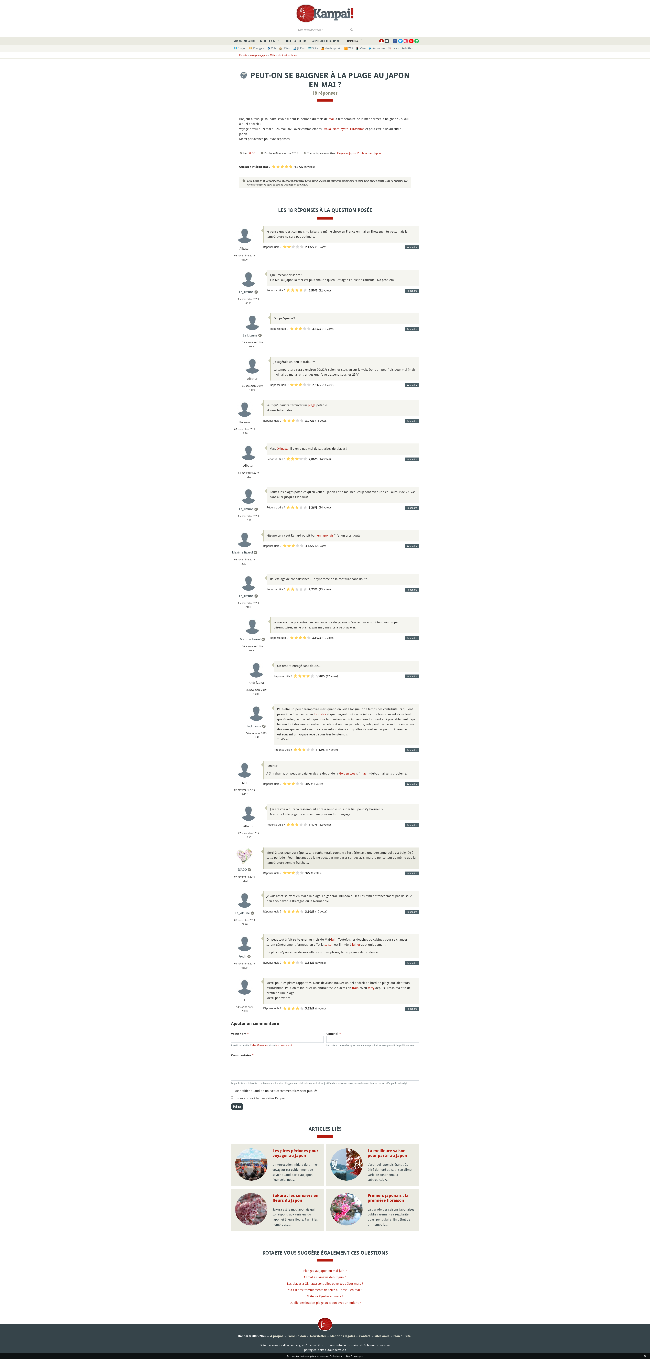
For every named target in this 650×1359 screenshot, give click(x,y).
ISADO (251, 153)
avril (366, 773)
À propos (276, 1336)
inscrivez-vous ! (283, 1045)
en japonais (325, 535)
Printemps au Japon (369, 153)
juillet (356, 944)
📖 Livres (393, 48)
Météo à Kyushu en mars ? (325, 1296)
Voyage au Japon (244, 41)
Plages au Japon (346, 153)
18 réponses (325, 93)
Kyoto (344, 129)
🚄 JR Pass (299, 48)
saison (328, 944)
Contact (364, 1336)
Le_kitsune (246, 292)
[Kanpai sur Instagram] (406, 41)
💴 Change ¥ (256, 48)
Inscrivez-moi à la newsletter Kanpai (259, 1098)
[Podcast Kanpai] (416, 41)
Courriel (333, 1034)
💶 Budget (240, 48)
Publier (237, 1107)
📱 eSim (361, 48)
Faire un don (296, 1336)
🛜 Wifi (348, 48)
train (355, 988)
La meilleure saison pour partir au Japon (387, 1153)
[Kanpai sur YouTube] (411, 41)
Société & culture (296, 41)
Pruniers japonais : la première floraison (388, 1198)
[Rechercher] (352, 30)
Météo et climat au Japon (283, 55)
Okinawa (283, 449)
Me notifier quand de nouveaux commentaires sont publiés (275, 1091)
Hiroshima (357, 129)
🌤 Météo (407, 48)
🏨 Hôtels (284, 48)
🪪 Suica (313, 48)
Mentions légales (342, 1336)
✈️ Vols (271, 48)
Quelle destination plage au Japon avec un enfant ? (325, 1303)
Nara (336, 129)
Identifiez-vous (260, 1045)
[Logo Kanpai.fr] (325, 13)
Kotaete (243, 55)
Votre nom (240, 1034)
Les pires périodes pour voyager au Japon (295, 1153)
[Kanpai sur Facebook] (395, 41)
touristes (320, 714)
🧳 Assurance (376, 48)
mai (331, 119)
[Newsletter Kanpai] (387, 41)
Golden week (348, 773)
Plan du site (402, 1336)
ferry (371, 988)
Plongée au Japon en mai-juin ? (325, 1271)
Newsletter (318, 1336)
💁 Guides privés (331, 48)
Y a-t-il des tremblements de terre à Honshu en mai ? (325, 1290)
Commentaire (242, 1055)
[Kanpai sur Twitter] (400, 41)
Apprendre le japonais (326, 41)
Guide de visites (269, 41)
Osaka (326, 129)
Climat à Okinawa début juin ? (325, 1277)
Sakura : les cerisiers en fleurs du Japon (295, 1198)
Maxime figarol (242, 552)
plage (312, 405)
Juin (334, 939)
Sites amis (381, 1336)
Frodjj (242, 956)
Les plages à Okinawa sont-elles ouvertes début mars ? (325, 1283)
